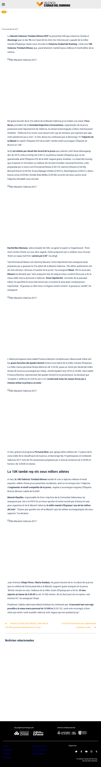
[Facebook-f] (81, 751)
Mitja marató (7, 750)
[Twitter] (76, 751)
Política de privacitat (39, 746)
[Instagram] (91, 751)
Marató (5, 746)
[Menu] (3, 4)
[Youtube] (86, 751)
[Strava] (96, 751)
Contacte (6, 754)
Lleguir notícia (27, 667)
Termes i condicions (39, 750)
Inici (3, 12)
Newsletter (7, 757)
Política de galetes (38, 754)
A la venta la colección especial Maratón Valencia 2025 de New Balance (27, 697)
